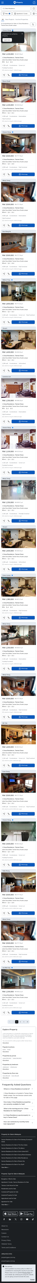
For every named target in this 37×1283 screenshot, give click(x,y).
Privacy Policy (6, 1240)
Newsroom (5, 1229)
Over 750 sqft (15, 1075)
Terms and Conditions (8, 1247)
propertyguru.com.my (8, 1257)
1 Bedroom (6, 1067)
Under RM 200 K (7, 1058)
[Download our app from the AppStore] (10, 1213)
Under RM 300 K (17, 1058)
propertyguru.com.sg (8, 1261)
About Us (4, 1226)
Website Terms (6, 1244)
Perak (9, 1049)
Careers (3, 1233)
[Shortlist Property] (33, 34)
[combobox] (17, 8)
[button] (2, 19)
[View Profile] (18, 30)
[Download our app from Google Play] (26, 1213)
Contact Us (5, 1237)
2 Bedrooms (13, 1067)
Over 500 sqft (6, 1075)
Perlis (4, 1049)
